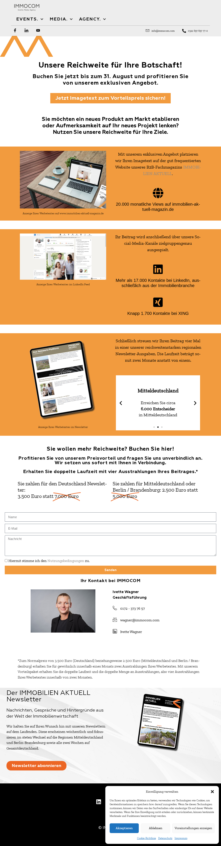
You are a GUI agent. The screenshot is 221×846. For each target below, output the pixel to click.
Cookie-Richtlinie (146, 838)
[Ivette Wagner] (115, 631)
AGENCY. (90, 19)
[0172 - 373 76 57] (115, 608)
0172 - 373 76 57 (132, 608)
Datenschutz (165, 838)
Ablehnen (155, 828)
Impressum (181, 838)
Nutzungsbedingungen (65, 561)
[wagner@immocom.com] (115, 619)
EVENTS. (27, 19)
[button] (212, 791)
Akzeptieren (124, 828)
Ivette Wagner (131, 632)
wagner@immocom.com (139, 620)
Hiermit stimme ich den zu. (49, 561)
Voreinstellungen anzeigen (193, 828)
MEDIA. (59, 19)
